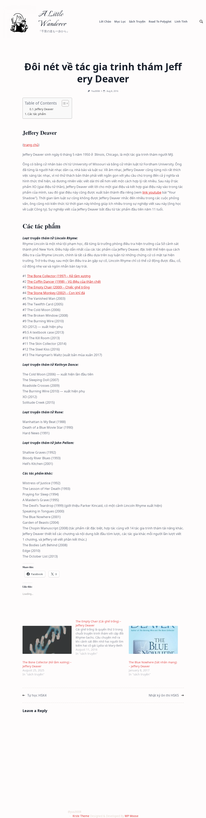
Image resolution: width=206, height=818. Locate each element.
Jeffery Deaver (44, 109)
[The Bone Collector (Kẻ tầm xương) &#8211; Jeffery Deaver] (47, 640)
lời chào (105, 21)
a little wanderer (52, 19)
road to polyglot (160, 21)
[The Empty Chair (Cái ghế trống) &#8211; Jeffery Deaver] (102, 637)
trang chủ (31, 145)
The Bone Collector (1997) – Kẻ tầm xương (59, 276)
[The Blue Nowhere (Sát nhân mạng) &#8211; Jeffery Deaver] (153, 640)
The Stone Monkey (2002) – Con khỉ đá (56, 293)
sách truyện (137, 21)
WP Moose (131, 816)
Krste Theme (81, 816)
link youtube (151, 192)
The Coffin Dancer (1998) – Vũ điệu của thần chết (64, 281)
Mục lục (120, 21)
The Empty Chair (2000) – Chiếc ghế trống (58, 287)
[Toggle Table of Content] (63, 103)
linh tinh (181, 21)
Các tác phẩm (37, 114)
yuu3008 (95, 91)
